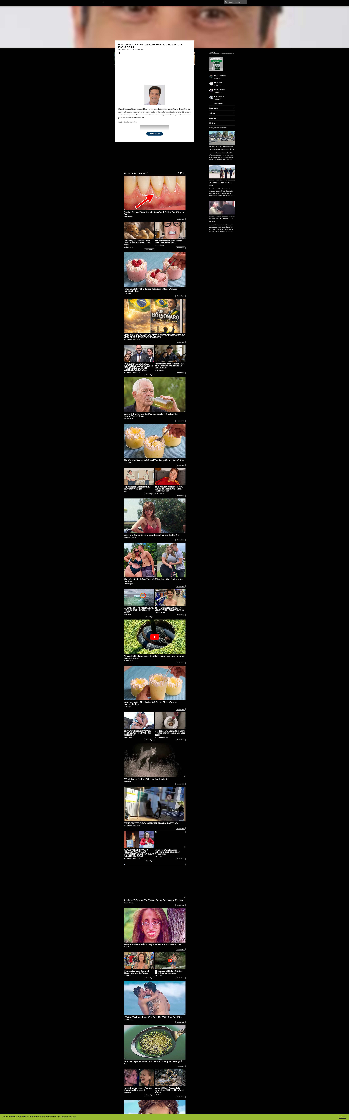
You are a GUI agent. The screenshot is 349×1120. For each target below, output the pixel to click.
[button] (119, 53)
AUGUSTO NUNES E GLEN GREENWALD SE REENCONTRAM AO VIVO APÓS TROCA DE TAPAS (221, 218)
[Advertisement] (154, 70)
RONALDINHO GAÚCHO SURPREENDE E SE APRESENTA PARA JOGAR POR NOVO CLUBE (222, 182)
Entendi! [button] (342, 1116)
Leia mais (154, 134)
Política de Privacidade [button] (68, 1116)
